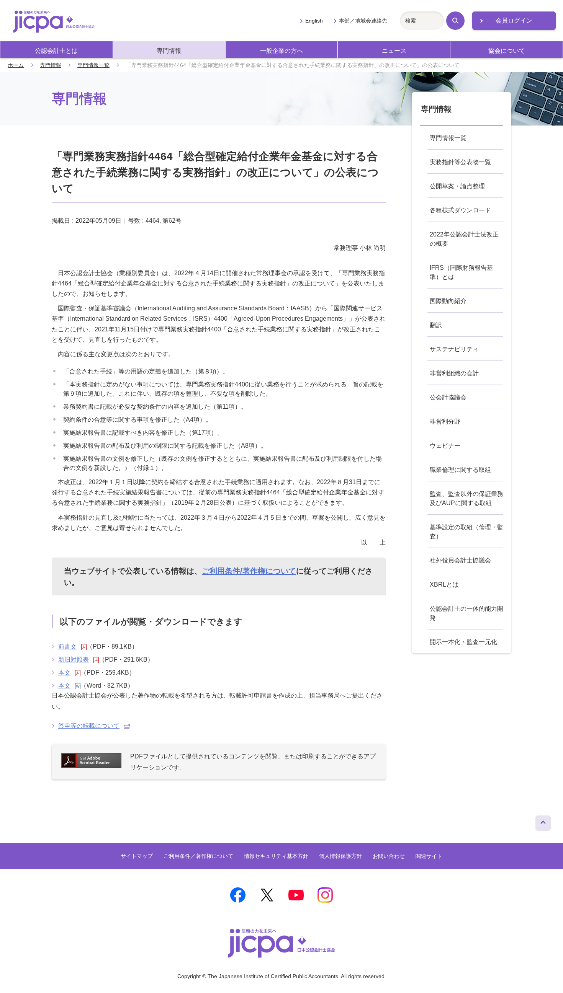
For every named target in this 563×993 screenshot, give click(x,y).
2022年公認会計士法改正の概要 (464, 239)
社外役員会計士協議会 (460, 560)
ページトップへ (543, 821)
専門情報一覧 (93, 65)
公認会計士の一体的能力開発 (466, 613)
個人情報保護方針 (340, 856)
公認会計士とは (56, 50)
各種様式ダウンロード (460, 210)
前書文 (67, 646)
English (314, 21)
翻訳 (436, 325)
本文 (64, 672)
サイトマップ (137, 856)
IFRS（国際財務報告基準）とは (461, 272)
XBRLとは (444, 584)
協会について (506, 50)
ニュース (394, 50)
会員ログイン (514, 20)
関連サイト (429, 856)
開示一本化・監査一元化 (463, 642)
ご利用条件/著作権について (249, 571)
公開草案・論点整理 (457, 186)
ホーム (16, 65)
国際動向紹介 (448, 301)
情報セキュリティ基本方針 (276, 856)
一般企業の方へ (281, 50)
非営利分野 (445, 421)
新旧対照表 (73, 659)
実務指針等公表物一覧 (460, 162)
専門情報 (169, 50)
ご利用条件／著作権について (198, 856)
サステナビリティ (454, 349)
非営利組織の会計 (454, 373)
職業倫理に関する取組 (460, 469)
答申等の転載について (88, 725)
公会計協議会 (448, 397)
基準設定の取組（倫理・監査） (466, 532)
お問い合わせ (389, 856)
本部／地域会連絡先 (363, 21)
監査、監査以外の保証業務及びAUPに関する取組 (466, 498)
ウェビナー (445, 445)
